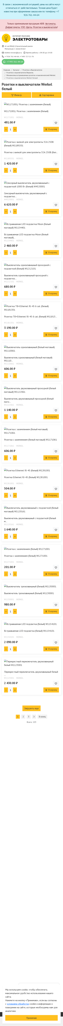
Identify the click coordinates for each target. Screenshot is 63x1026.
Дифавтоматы (12, 27)
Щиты (29, 27)
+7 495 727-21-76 (27, 56)
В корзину (52, 129)
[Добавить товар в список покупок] (56, 122)
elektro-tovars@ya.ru (13, 52)
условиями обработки (18, 1003)
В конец (42, 716)
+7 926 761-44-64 (12, 56)
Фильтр (18, 95)
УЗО (23, 27)
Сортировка (47, 95)
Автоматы (50, 23)
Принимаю (31, 1017)
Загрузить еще (31, 708)
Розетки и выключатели (45, 27)
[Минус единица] (6, 129)
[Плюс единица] (15, 129)
